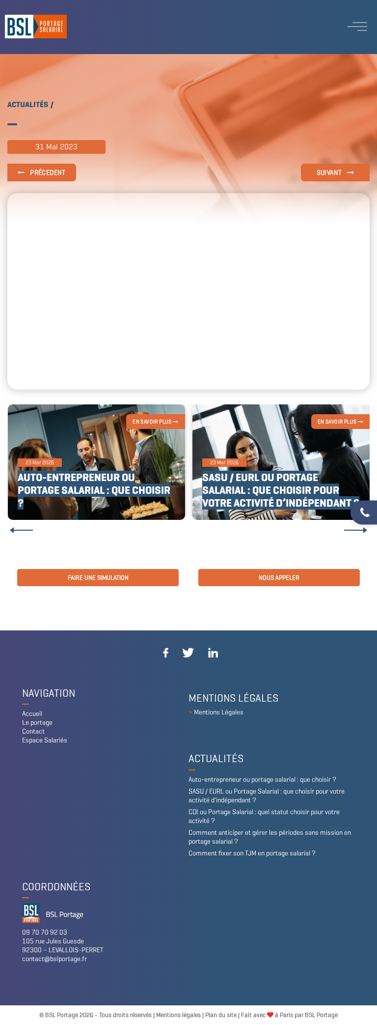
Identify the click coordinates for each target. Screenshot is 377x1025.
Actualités (27, 104)
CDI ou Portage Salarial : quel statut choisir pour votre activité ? (264, 816)
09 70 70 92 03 (44, 932)
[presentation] (21, 530)
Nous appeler (279, 577)
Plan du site (221, 1015)
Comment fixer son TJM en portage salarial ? (252, 853)
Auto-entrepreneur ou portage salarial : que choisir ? (94, 490)
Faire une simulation (98, 577)
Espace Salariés (44, 740)
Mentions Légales (218, 712)
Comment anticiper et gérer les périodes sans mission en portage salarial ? (269, 837)
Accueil (32, 714)
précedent (47, 173)
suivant (330, 173)
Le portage (37, 722)
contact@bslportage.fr (54, 959)
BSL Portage (321, 1015)
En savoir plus (153, 421)
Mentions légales (178, 1015)
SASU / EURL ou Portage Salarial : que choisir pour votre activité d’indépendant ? (280, 490)
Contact (33, 731)
